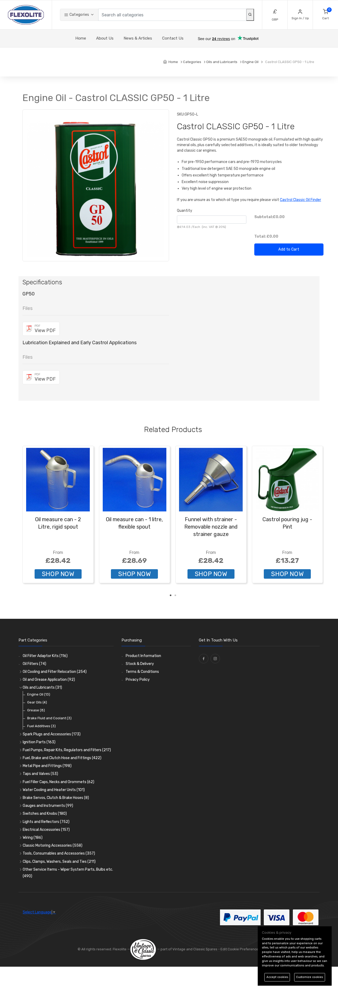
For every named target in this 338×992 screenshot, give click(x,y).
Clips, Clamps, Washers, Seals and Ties (59, 861)
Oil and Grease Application (49, 679)
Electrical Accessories (46, 829)
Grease (36, 710)
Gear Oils (37, 702)
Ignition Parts (39, 742)
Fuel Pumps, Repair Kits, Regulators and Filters (67, 750)
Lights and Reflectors (46, 822)
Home (80, 38)
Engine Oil (38, 694)
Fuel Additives (41, 726)
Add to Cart (288, 249)
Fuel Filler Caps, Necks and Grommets (58, 782)
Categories (78, 14)
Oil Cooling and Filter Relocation (55, 671)
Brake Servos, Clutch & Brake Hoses (56, 797)
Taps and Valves (40, 773)
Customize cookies (309, 977)
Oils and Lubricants (42, 687)
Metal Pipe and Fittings (47, 766)
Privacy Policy (138, 679)
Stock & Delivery (140, 664)
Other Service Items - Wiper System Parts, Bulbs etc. (68, 872)
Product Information (143, 656)
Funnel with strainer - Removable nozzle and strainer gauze (211, 526)
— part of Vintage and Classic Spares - (188, 949)
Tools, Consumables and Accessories (59, 853)
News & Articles (138, 38)
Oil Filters (34, 664)
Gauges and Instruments (48, 805)
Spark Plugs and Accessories (52, 734)
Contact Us (173, 38)
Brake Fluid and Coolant (49, 718)
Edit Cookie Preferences (240, 949)
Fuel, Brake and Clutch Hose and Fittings (62, 758)
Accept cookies (277, 977)
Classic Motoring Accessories (52, 845)
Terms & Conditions (142, 671)
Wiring (33, 837)
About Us (105, 38)
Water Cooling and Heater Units (54, 790)
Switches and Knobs (45, 813)
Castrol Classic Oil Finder (300, 200)
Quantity (184, 210)
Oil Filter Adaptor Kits (45, 656)
